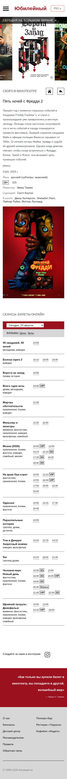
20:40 (36, 587)
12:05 (45, 604)
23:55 (36, 343)
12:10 (45, 474)
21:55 (36, 402)
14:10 (55, 540)
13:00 (51, 570)
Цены (23, 333)
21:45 (55, 557)
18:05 (51, 576)
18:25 (51, 457)
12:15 (45, 540)
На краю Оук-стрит (15, 474)
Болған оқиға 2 (12, 359)
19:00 (36, 581)
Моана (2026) (11, 446)
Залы (31, 333)
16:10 (36, 359)
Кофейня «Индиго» (48, 731)
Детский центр (11, 731)
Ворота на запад (13, 372)
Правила (8, 744)
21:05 (36, 592)
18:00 (45, 557)
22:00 (55, 485)
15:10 (45, 452)
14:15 (36, 452)
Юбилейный (31, 8)
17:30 (55, 503)
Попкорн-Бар (44, 718)
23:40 (55, 359)
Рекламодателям (13, 737)
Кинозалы (9, 724)
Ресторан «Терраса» (49, 724)
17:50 (36, 485)
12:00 (51, 446)
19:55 (45, 359)
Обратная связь (12, 750)
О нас (6, 718)
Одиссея (8, 502)
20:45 (36, 508)
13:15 (36, 557)
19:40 (36, 463)
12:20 (36, 422)
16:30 (45, 422)
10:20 (36, 540)
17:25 (36, 457)
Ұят (5, 557)
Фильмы (12, 333)
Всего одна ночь (14, 385)
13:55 (36, 480)
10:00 (36, 446)
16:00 (45, 480)
